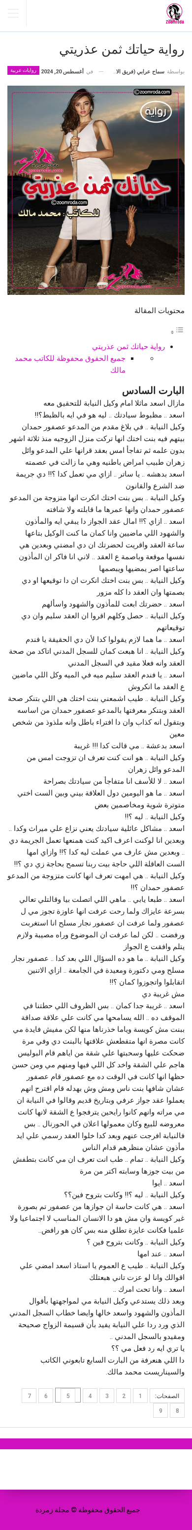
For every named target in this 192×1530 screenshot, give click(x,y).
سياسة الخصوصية (70, 1469)
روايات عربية (23, 70)
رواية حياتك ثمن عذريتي (128, 346)
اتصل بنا (125, 1469)
